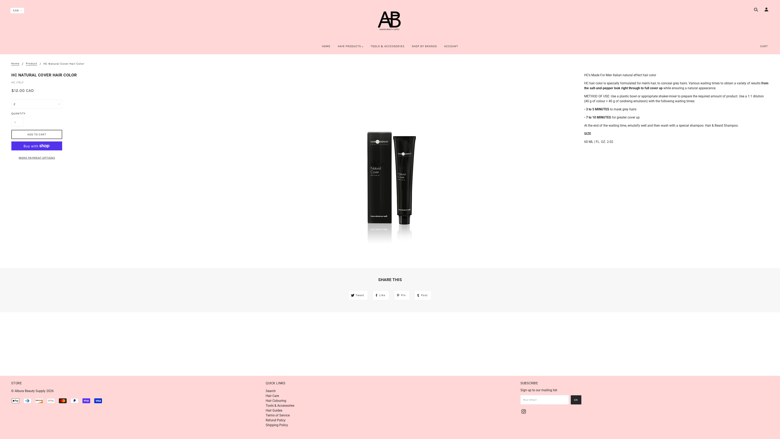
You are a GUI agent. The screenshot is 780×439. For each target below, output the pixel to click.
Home (15, 63)
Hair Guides (274, 410)
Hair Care (272, 396)
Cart (764, 46)
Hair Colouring (276, 401)
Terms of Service (278, 415)
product (31, 63)
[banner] (390, 22)
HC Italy (17, 82)
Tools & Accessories (280, 405)
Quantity (17, 113)
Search (271, 391)
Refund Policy (276, 420)
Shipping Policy (277, 425)
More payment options (37, 158)
